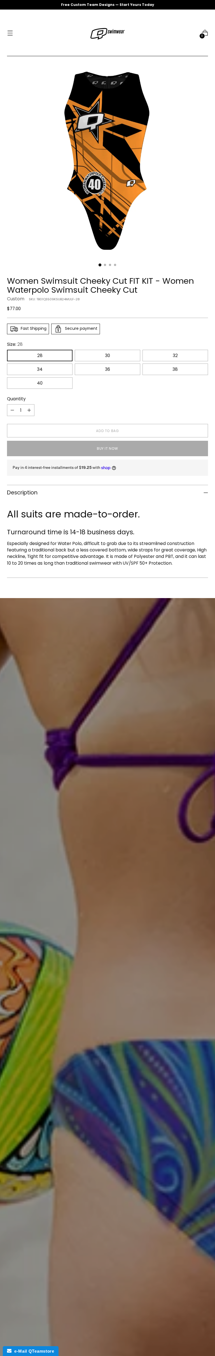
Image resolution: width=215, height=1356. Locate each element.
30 (107, 355)
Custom (15, 299)
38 (175, 369)
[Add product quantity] (29, 410)
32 (175, 355)
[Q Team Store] (107, 33)
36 (107, 369)
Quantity (16, 399)
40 (40, 383)
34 (40, 369)
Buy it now (107, 448)
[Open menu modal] (10, 33)
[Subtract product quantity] (12, 410)
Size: (15, 344)
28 (40, 355)
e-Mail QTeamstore (32, 1351)
